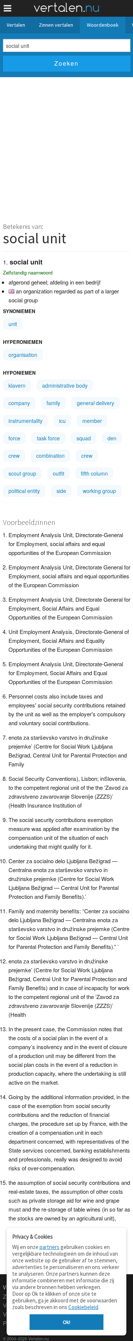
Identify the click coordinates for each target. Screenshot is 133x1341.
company (19, 403)
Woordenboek (103, 25)
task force (48, 438)
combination (50, 455)
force (14, 438)
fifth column (94, 473)
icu (62, 420)
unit (12, 324)
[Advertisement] (66, 147)
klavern (16, 385)
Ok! (66, 1322)
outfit (58, 473)
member (92, 420)
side (61, 490)
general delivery (95, 403)
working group (99, 490)
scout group (22, 473)
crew (14, 455)
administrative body (65, 385)
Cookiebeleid (83, 1307)
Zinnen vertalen (56, 25)
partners (49, 1246)
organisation (22, 354)
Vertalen (16, 25)
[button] (7, 8)
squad (83, 438)
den (112, 438)
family (53, 403)
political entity (24, 490)
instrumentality (25, 420)
